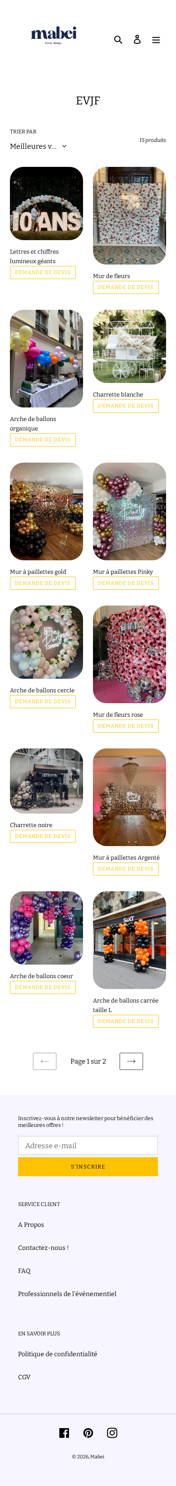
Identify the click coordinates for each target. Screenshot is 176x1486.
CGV (24, 1377)
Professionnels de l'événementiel (67, 1294)
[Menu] (156, 38)
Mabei (97, 1457)
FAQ (24, 1271)
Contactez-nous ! (43, 1248)
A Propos (31, 1225)
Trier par (23, 131)
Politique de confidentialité (57, 1354)
